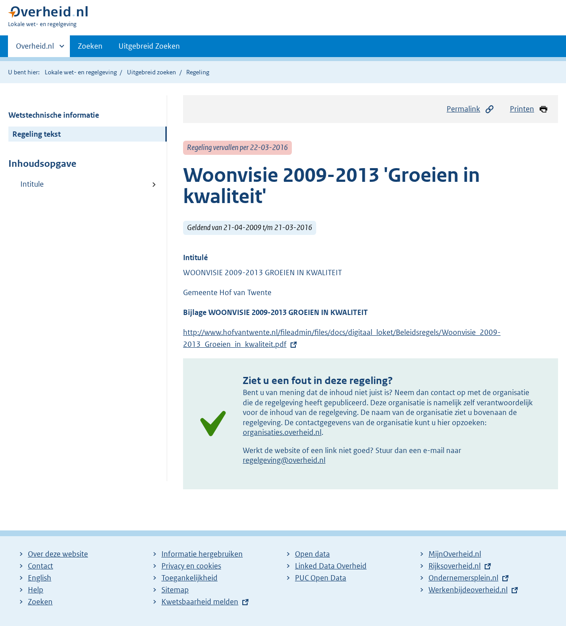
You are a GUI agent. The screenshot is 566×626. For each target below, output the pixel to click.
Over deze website (58, 554)
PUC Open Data (320, 578)
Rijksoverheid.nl (454, 566)
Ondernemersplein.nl (463, 578)
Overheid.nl (35, 49)
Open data (312, 554)
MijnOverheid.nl (454, 554)
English (39, 578)
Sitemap (175, 590)
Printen (522, 109)
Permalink (463, 109)
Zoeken (90, 46)
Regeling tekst (36, 134)
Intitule (32, 184)
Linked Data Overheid (331, 566)
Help (35, 590)
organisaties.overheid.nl (282, 432)
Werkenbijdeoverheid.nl (468, 590)
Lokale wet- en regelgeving (81, 72)
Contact (40, 566)
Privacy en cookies (191, 566)
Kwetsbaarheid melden (199, 602)
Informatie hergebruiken (202, 554)
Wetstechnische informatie (53, 115)
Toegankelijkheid (189, 578)
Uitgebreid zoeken (151, 72)
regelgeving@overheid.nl (284, 460)
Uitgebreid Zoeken (149, 46)
